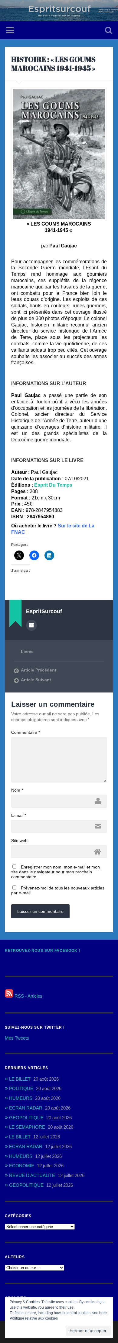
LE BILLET (20, 1079)
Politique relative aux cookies (34, 1318)
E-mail (18, 815)
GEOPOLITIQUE (26, 1117)
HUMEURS (20, 1098)
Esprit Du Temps (53, 485)
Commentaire (25, 732)
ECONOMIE (21, 1165)
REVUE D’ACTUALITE (32, 1175)
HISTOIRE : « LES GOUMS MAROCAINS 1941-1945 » (53, 63)
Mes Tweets (17, 1038)
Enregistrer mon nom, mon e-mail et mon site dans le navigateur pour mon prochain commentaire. (55, 872)
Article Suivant (36, 680)
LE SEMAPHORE (27, 1127)
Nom (17, 790)
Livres (27, 651)
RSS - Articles (27, 996)
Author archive (31, 625)
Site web (19, 840)
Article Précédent (38, 670)
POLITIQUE (21, 1088)
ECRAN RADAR (25, 1107)
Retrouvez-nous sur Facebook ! (42, 950)
